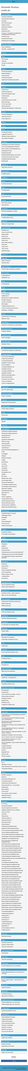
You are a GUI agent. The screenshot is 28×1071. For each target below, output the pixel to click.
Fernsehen (4, 425)
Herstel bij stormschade (7, 358)
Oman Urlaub (5, 248)
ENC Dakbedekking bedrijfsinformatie (11, 846)
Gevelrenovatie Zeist (7, 183)
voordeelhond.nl (6, 917)
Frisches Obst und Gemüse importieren (11, 269)
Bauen (3, 187)
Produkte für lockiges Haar (8, 704)
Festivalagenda (5, 284)
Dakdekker (4, 142)
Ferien (3, 940)
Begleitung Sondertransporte (9, 402)
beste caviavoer (5, 75)
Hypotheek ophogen (7, 532)
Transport (4, 400)
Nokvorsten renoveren (7, 167)
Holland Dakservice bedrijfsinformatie (11, 864)
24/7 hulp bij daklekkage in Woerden (10, 146)
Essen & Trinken (6, 266)
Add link (14, 1057)
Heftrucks (4, 61)
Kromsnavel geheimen (7, 71)
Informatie (4, 801)
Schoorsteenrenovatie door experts (10, 157)
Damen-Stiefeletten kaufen (8, 584)
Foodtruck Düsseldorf (7, 77)
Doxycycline (5, 578)
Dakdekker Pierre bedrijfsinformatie (10, 838)
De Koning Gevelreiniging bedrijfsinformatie (12, 830)
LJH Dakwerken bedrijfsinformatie (10, 862)
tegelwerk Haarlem (6, 795)
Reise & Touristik (6, 228)
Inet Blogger (5, 454)
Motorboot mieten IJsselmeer (9, 136)
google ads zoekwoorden (8, 439)
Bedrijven (4, 977)
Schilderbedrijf (5, 1008)
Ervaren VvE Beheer (7, 302)
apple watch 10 (5, 492)
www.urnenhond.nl (6, 445)
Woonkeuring (5, 816)
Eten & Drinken (5, 1041)
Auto (3, 83)
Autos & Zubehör (6, 14)
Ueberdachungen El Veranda (9, 513)
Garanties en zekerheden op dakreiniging (12, 325)
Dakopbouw (5, 622)
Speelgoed (4, 419)
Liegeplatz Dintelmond (7, 134)
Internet (4, 200)
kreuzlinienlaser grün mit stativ (9, 100)
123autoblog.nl (5, 447)
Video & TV (4, 254)
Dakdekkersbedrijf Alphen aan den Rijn (11, 155)
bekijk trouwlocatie (6, 1044)
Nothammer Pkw (6, 31)
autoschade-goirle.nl (7, 923)
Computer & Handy (6, 44)
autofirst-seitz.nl (5, 915)
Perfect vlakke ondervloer (8, 408)
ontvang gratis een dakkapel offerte (10, 624)
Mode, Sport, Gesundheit (8, 688)
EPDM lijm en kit (6, 437)
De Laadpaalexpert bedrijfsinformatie (11, 866)
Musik (3, 281)
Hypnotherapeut (6, 824)
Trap (3, 348)
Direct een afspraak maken (8, 612)
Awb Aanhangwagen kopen (8, 94)
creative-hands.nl (6, 930)
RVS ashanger (5, 690)
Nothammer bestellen (7, 27)
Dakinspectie (5, 787)
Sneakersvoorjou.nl (6, 658)
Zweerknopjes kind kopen (8, 696)
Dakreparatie (5, 161)
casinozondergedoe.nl (7, 114)
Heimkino (4, 53)
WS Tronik (4, 476)
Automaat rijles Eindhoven (8, 19)
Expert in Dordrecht (6, 396)
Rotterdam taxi (5, 230)
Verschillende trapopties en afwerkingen (11, 108)
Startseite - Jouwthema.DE (8, 49)
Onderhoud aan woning (7, 1000)
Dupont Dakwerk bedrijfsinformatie (10, 832)
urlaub (3, 412)
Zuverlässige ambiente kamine (9, 484)
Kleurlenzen (5, 568)
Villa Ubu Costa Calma (7, 946)
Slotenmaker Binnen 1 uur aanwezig (10, 785)
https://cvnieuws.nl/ (6, 260)
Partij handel (5, 548)
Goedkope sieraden (6, 698)
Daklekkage (5, 635)
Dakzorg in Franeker (7, 1027)
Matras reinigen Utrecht (7, 574)
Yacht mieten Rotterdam (7, 138)
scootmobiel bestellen (7, 768)
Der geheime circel (6, 472)
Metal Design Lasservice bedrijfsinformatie (12, 881)
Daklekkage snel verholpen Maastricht (11, 144)
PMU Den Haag (5, 441)
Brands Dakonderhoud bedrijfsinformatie (11, 850)
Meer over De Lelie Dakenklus (9, 595)
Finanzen (4, 529)
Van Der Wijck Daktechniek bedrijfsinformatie (13, 834)
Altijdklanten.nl (5, 296)
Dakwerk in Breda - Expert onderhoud (11, 593)
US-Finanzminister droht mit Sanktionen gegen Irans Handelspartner (13, 718)
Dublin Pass (5, 236)
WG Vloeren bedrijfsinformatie (9, 893)
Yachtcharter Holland (7, 132)
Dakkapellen (5, 616)
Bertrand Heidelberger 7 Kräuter (9, 211)
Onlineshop (4, 209)
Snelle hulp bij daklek (7, 377)
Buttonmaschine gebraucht (8, 586)
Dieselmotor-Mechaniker (8, 482)
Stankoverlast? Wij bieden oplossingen (11, 601)
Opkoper (4, 546)
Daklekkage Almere (6, 515)
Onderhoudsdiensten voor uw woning (11, 1002)
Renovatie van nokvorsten (8, 637)
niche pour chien (6, 812)
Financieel (4, 650)
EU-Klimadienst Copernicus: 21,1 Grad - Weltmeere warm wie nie (11, 739)
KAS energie (5, 59)
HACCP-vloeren (6, 406)
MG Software (5, 304)
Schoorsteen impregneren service (10, 639)
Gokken (4, 112)
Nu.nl (3, 762)
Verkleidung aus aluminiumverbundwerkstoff (12, 552)
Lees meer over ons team (8, 379)
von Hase (4, 464)
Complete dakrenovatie (7, 217)
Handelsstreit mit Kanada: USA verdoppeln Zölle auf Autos (13, 725)
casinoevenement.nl (6, 116)
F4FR (3, 452)
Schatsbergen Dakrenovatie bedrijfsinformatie (13, 836)
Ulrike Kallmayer (6, 550)
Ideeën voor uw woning (7, 1052)
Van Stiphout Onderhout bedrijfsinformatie (12, 872)
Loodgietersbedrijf (6, 335)
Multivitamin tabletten (7, 488)
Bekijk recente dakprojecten (8, 375)
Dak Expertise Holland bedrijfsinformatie (11, 876)
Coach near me (5, 523)
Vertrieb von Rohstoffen (7, 63)
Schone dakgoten (6, 365)
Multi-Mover (4, 29)
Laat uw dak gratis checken (8, 1023)
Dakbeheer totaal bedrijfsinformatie (10, 828)
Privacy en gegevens (7, 381)
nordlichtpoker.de (6, 275)
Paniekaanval (5, 692)
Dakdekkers (5, 165)
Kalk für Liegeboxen (6, 497)
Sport (3, 662)
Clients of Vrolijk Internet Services (10, 308)
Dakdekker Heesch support (8, 363)
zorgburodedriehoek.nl (7, 921)
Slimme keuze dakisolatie (8, 356)
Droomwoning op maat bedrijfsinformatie (11, 868)
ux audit (4, 519)
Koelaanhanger (5, 96)
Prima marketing (6, 293)
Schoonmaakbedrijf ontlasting (9, 570)
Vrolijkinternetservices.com (8, 306)
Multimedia (4, 258)
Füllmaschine (5, 953)
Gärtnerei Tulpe (5, 318)
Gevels (3, 675)
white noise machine (7, 203)
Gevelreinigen (5, 322)
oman (3, 643)
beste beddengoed (6, 521)
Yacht (3, 130)
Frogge (3, 460)
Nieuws (4, 760)
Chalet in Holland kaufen (8, 944)
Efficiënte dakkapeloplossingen (9, 618)
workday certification (7, 746)
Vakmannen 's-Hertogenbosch (9, 677)
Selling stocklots (6, 443)
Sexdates (4, 494)
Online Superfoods (6, 572)
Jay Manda (4, 468)
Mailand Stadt (5, 234)
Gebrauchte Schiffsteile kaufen (9, 507)
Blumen (4, 314)
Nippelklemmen (5, 752)
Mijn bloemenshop (6, 822)
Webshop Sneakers (6, 458)
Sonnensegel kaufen (7, 480)
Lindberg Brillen (5, 576)
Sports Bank (5, 462)
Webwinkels (5, 985)
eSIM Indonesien (6, 250)
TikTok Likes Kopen (6, 104)
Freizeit (4, 69)
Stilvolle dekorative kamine (8, 501)
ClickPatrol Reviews (7, 994)
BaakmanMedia (22, 1068)
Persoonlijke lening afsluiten (8, 534)
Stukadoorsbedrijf (6, 341)
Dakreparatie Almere (7, 151)
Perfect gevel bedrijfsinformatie (9, 826)
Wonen (3, 772)
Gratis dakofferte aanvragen (8, 1017)
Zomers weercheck (6, 196)
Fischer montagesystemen (8, 383)
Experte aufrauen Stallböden (9, 505)
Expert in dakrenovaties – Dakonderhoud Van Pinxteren (13, 980)
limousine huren (6, 36)
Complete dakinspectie (7, 360)
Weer (3, 194)
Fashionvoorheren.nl (7, 818)
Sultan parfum (5, 566)
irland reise (4, 244)
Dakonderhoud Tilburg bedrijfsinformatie (11, 852)
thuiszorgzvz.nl (5, 919)
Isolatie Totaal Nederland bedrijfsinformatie (12, 848)
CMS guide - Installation (7, 310)
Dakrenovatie (5, 387)
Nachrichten (5, 712)
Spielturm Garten (6, 25)
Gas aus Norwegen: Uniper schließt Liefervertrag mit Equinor (13, 743)
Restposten (4, 544)
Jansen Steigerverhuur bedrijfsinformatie (11, 887)
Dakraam (4, 681)
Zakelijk (4, 291)
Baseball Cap (5, 700)
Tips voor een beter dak (7, 1031)
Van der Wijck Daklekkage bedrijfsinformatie (12, 889)
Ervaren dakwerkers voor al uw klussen (11, 965)
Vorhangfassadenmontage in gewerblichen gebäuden (12, 556)
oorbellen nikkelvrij (6, 331)
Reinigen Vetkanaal (6, 300)
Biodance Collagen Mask (8, 224)
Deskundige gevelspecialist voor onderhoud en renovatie (13, 972)
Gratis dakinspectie (7, 669)
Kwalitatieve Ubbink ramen (8, 684)
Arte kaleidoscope (6, 435)
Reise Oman (5, 415)
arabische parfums (6, 987)
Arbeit (3, 56)
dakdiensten (5, 215)
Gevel (3, 181)
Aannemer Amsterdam (7, 959)
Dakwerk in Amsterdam (7, 1025)
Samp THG (4, 466)
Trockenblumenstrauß (7, 781)
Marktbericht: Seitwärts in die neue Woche (12, 735)
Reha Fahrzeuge (6, 102)
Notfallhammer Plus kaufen (8, 40)
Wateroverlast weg (6, 603)
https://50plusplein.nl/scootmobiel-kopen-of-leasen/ (14, 766)
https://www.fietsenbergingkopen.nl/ (10, 449)
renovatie (4, 1050)
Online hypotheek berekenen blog (10, 652)
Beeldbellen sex (6, 277)
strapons (4, 750)
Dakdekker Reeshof (6, 369)
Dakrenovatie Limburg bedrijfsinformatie (11, 883)
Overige (4, 87)
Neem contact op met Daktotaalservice (11, 148)
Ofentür (3, 65)
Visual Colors (5, 791)
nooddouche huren (6, 860)
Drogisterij (4, 221)
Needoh (4, 421)
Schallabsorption (6, 190)
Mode (3, 656)
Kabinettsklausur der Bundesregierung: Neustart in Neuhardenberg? (14, 715)
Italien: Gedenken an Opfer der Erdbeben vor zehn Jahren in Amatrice (14, 732)
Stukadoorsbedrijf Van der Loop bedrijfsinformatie (14, 858)
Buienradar (4, 934)
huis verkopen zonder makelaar (9, 793)
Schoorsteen (5, 963)
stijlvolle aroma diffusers (7, 996)
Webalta (4, 456)
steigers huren (5, 1035)
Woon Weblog (5, 789)
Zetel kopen (4, 98)
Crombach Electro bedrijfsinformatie (10, 854)
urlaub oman (5, 246)
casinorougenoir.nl (6, 118)
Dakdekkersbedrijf (6, 354)
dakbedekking (5, 1014)
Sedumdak (4, 628)
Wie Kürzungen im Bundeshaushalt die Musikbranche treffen (11, 721)
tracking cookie (5, 262)
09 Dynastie (5, 470)
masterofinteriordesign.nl (8, 913)
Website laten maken (7, 478)
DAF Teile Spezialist (7, 23)
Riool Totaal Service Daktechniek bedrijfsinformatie (10, 841)
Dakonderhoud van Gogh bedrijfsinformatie (12, 891)
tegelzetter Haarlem (6, 797)
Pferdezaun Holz (6, 702)
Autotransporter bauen (7, 38)
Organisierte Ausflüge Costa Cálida (10, 79)
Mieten (3, 288)
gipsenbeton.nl (5, 926)
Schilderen (4, 177)
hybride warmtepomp (7, 91)
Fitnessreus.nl (5, 664)
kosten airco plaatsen (7, 393)
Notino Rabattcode (6, 47)
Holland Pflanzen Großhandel (9, 316)
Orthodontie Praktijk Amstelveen (9, 431)
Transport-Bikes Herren (7, 499)
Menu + (14, 1)
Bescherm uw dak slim (7, 1029)
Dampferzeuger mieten (7, 490)
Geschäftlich (5, 541)
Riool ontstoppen (6, 599)
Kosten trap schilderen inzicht (9, 1010)
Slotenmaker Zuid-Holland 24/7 (9, 783)
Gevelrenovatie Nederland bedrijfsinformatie (12, 870)
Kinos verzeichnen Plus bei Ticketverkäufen (12, 737)
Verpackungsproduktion (8, 950)
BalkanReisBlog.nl (6, 73)
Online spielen (5, 273)
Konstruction (5, 957)
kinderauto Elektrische (7, 17)
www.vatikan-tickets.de (7, 242)
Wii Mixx (4, 474)
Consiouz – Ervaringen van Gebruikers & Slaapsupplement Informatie (11, 33)
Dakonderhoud (5, 590)
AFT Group (4, 804)
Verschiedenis (5, 171)
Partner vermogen (6, 756)
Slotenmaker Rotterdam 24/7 (9, 779)
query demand (5, 205)
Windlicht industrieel (7, 775)
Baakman (4, 777)
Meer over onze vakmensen (8, 671)
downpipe (4, 21)
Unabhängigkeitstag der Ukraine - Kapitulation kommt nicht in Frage (13, 728)
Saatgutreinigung (6, 173)
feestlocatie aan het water (8, 1046)
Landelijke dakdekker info (8, 367)
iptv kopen (4, 814)
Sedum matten (5, 631)
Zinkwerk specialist (6, 153)
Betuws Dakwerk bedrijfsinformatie (10, 874)
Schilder (4, 969)
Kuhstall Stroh (5, 89)
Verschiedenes (5, 429)
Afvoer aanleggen (6, 337)
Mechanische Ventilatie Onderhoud (10, 298)
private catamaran (6, 106)
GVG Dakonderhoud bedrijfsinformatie (11, 844)
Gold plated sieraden (7, 329)
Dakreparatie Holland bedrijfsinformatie (11, 885)
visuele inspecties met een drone (10, 808)
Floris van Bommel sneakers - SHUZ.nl (11, 694)
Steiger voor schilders (7, 1037)
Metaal (3, 609)
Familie (3, 538)
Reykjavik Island (6, 238)
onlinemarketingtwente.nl (8, 911)
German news (5, 754)
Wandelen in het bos (7, 764)
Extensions (4, 564)
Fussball (4, 708)
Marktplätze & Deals (7, 582)
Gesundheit (5, 561)
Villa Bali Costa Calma (7, 942)
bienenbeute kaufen (6, 936)
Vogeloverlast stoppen (7, 1019)
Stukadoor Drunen (6, 344)
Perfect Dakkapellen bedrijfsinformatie (11, 856)
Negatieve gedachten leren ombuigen (11, 810)
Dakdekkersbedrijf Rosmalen (9, 159)
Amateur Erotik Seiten (7, 525)
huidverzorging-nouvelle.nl (8, 928)
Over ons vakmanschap (7, 389)
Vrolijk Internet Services (21, 1069)
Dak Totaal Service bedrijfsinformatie (11, 878)
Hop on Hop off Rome (7, 232)
